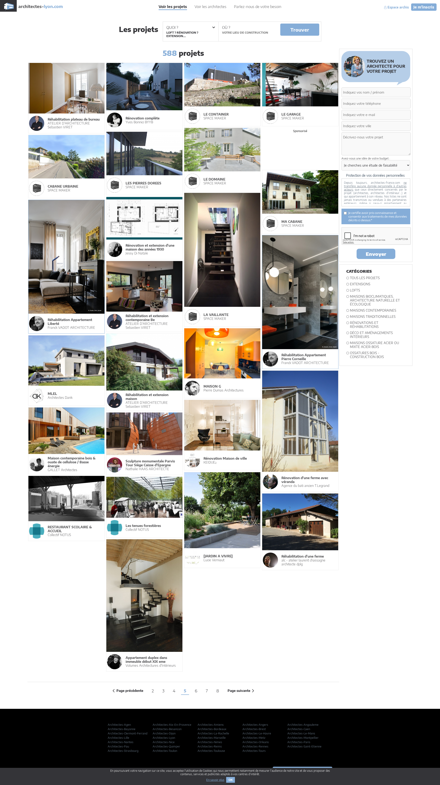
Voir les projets (173, 6)
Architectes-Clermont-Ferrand (127, 733)
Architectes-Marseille (212, 737)
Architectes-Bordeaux (212, 729)
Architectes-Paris (298, 742)
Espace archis (398, 7)
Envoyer (376, 254)
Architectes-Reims (210, 746)
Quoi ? (172, 27)
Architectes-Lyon (164, 737)
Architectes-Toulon (165, 751)
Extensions (360, 284)
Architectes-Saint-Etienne (304, 746)
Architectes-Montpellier (303, 737)
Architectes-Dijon (164, 733)
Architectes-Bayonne (121, 729)
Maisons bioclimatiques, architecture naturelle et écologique (375, 300)
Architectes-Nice (164, 742)
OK (230, 780)
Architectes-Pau (118, 746)
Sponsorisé (300, 131)
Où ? (226, 27)
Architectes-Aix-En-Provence (172, 724)
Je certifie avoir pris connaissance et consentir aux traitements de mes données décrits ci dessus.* (377, 216)
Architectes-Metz (253, 737)
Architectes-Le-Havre (256, 733)
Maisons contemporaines (373, 310)
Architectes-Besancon (167, 729)
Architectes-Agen (119, 724)
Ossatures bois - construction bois (367, 355)
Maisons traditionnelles (373, 316)
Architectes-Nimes (210, 742)
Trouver (299, 29)
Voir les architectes (210, 6)
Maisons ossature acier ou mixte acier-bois (374, 345)
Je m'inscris (423, 7)
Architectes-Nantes (120, 742)
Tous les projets (365, 278)
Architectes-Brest (254, 729)
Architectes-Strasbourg (123, 751)
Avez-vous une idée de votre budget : (365, 158)
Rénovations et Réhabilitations (364, 325)
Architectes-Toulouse (211, 751)
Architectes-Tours (254, 751)
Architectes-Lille (118, 737)
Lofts (355, 290)
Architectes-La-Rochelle (213, 733)
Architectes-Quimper (166, 746)
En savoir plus (215, 780)
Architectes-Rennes (255, 746)
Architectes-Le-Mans (301, 733)
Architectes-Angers (255, 724)
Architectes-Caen (298, 729)
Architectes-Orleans (255, 742)
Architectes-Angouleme (303, 724)
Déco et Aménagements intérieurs (371, 335)
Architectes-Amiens (211, 724)
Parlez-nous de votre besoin (257, 6)
